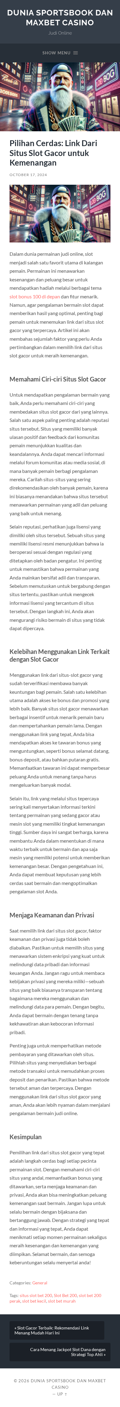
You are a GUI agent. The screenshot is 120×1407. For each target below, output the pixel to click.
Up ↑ (62, 1394)
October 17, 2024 (28, 174)
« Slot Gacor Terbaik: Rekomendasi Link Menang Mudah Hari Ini (51, 1330)
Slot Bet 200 (65, 1295)
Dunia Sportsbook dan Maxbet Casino (60, 17)
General (39, 1282)
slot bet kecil (34, 1301)
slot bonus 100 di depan (35, 296)
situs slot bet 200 (36, 1295)
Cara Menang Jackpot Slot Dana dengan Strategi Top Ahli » (68, 1352)
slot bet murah (62, 1301)
